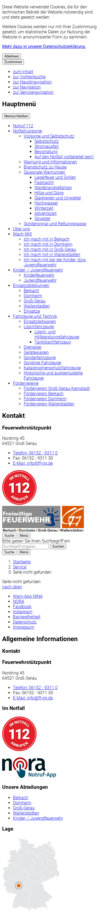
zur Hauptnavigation (32, 82)
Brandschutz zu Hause (45, 167)
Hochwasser (46, 203)
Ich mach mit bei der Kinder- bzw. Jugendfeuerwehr (55, 262)
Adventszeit (45, 213)
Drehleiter (32, 347)
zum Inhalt (23, 71)
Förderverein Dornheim (45, 398)
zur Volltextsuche (29, 76)
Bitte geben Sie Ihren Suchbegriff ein (36, 541)
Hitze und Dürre (49, 192)
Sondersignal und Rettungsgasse (55, 223)
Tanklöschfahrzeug (52, 342)
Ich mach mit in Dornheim (48, 244)
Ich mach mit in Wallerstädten (52, 254)
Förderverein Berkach (44, 393)
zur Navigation (27, 87)
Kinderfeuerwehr (39, 275)
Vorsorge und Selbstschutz (49, 136)
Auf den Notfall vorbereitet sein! (64, 156)
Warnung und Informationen (50, 161)
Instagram (22, 611)
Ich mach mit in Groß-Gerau (50, 249)
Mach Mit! (22, 234)
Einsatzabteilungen (31, 285)
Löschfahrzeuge (39, 326)
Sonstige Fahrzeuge (42, 362)
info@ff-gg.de (33, 463)
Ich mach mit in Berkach (46, 239)
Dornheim (33, 295)
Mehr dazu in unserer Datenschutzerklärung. (44, 46)
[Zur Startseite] (43, 530)
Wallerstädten (37, 306)
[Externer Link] (29, 768)
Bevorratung (46, 151)
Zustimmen (13, 62)
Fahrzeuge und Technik (35, 316)
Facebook (22, 606)
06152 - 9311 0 (35, 453)
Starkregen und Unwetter (57, 198)
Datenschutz (25, 622)
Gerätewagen (36, 352)
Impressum (23, 627)
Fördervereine (26, 383)
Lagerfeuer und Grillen (55, 177)
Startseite (22, 561)
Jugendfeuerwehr (40, 280)
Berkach (31, 290)
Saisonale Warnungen (44, 172)
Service (19, 567)
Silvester (42, 218)
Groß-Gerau (35, 300)
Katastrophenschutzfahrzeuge (52, 367)
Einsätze (32, 311)
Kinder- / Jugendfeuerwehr (38, 270)
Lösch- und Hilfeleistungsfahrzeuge (56, 334)
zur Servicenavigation (33, 92)
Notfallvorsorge (27, 131)
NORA (18, 601)
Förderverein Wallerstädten (49, 403)
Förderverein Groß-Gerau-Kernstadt (57, 388)
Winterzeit (43, 208)
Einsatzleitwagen (40, 321)
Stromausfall (46, 146)
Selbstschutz (46, 141)
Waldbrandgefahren (53, 187)
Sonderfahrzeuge (40, 357)
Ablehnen (11, 56)
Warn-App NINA (28, 596)
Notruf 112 (23, 125)
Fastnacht (44, 182)
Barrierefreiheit (26, 616)
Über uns (21, 228)
